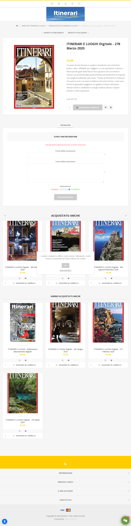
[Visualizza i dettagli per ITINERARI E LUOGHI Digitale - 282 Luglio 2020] (22, 241)
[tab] (65, 125)
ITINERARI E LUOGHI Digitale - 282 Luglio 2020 (22, 268)
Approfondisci (65, 270)
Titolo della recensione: (65, 151)
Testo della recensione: (65, 161)
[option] (22, 255)
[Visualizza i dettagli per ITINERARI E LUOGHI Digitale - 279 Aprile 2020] (23, 393)
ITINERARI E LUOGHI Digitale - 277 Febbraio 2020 (108, 350)
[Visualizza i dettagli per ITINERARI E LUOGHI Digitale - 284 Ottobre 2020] (108, 241)
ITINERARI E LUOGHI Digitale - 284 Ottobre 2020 (108, 268)
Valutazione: (65, 186)
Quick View (19, 278)
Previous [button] (5, 215)
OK (65, 265)
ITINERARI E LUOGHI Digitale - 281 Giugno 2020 (65, 350)
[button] (125, 520)
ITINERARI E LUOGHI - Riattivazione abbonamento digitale (22, 350)
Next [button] (126, 215)
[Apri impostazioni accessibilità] (4, 521)
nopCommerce (70, 519)
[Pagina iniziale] (17, 26)
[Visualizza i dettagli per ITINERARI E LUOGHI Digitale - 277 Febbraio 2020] (108, 322)
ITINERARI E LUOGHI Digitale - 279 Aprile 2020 (23, 421)
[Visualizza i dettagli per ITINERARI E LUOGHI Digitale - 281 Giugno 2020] (66, 322)
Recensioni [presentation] (65, 125)
